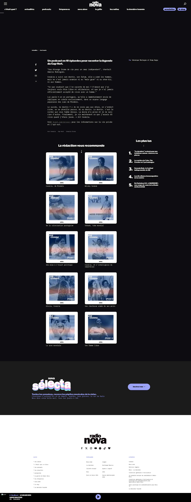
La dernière (90, 465)
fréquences (64, 9)
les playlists (39, 470)
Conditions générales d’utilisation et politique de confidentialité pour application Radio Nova (141, 481)
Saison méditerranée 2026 (108, 476)
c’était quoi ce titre (41, 464)
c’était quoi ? (10, 9)
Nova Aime (89, 462)
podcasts (46, 9)
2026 (103, 472)
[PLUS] (38, 81)
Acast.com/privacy (62, 122)
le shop (182, 9)
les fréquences (39, 478)
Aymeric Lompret (107, 468)
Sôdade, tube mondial (94, 226)
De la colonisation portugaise (59, 226)
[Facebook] (38, 64)
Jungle (104, 462)
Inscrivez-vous (138, 387)
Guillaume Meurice (107, 465)
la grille (98, 9)
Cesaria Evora (71, 131)
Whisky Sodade (91, 186)
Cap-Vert (61, 131)
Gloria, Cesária (53, 306)
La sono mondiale (53, 345)
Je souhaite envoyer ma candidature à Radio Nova (142, 476)
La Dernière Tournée (135, 488)
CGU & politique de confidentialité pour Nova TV (143, 485)
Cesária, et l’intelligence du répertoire (98, 266)
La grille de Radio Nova (42, 476)
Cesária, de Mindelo (55, 186)
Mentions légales (134, 467)
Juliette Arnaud (91, 468)
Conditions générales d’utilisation (140, 472)
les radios (114, 9)
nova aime (82, 9)
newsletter (169, 9)
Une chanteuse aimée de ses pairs (100, 306)
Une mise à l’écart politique (59, 265)
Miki (87, 472)
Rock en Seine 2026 (92, 475)
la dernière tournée (136, 9)
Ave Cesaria (51, 131)
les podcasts (38, 467)
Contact (131, 461)
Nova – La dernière (134, 470)
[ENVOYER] (38, 75)
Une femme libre (92, 345)
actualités (29, 9)
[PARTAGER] (38, 70)
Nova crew (132, 464)
